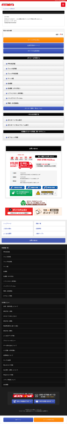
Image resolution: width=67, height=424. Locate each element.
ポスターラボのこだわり (10, 316)
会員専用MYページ (33, 45)
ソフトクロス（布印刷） (10, 281)
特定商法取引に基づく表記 (10, 326)
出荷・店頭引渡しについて (10, 306)
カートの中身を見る (48, 419)
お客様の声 (12, 8)
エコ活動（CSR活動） (9, 350)
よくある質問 (7, 233)
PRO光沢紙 (6, 252)
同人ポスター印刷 (8, 365)
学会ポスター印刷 (8, 375)
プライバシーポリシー (9, 340)
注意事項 (38, 228)
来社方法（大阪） (8, 311)
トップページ (6, 8)
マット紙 (5, 266)
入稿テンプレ (40, 233)
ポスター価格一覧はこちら (33, 108)
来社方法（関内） (8, 330)
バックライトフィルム (9, 286)
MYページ (18, 419)
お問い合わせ (33, 240)
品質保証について (8, 355)
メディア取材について (9, 379)
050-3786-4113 (46, 159)
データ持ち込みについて (10, 345)
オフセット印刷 (7, 296)
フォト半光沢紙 (7, 261)
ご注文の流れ (7, 228)
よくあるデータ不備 (8, 335)
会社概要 (5, 384)
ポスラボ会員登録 (33, 51)
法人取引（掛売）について (10, 370)
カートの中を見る (33, 40)
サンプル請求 (7, 360)
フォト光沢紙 (7, 256)
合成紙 (5, 271)
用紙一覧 (38, 223)
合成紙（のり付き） (8, 276)
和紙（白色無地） (8, 291)
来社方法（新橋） (8, 321)
